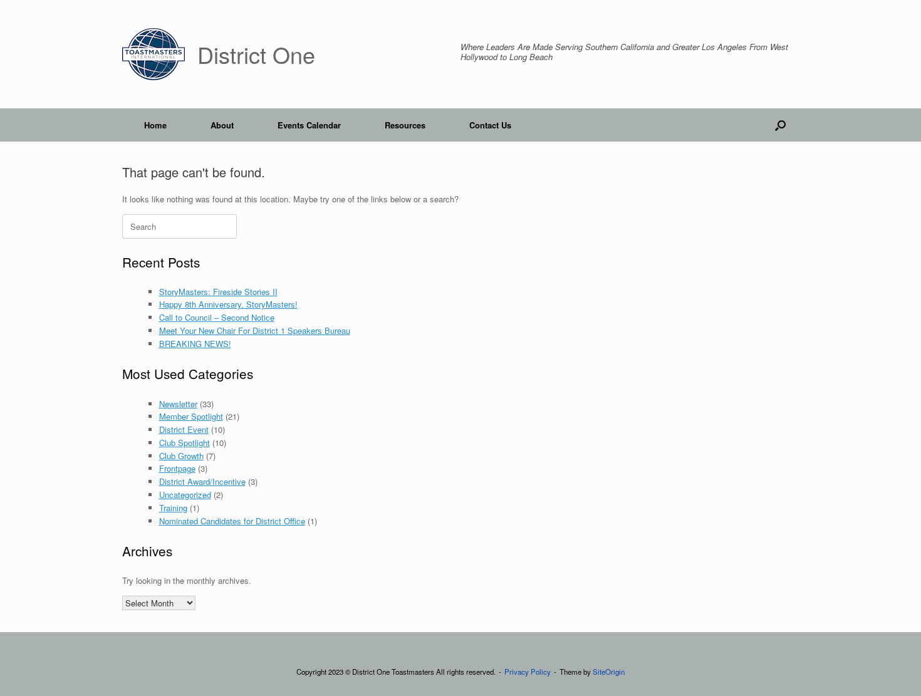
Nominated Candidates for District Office (232, 521)
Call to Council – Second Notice (216, 317)
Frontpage (177, 468)
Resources (405, 125)
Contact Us (490, 125)
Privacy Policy (527, 672)
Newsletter (178, 404)
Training (173, 508)
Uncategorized (185, 495)
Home (155, 125)
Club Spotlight (184, 443)
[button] (780, 125)
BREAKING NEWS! (195, 344)
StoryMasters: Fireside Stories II (218, 292)
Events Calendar (309, 125)
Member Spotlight (191, 416)
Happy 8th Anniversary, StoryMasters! (228, 304)
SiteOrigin (609, 672)
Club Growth (181, 456)
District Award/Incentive (202, 481)
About (222, 125)
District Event (184, 429)
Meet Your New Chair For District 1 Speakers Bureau (254, 330)
